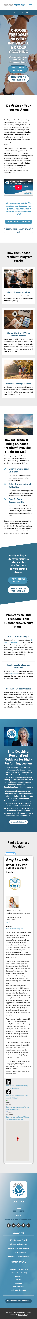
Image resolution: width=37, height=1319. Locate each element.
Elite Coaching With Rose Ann (18, 78)
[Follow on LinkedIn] (14, 12)
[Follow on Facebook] (10, 12)
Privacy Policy (23, 1315)
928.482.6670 (18, 1211)
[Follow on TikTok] (22, 12)
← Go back (10, 854)
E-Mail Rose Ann (18, 822)
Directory (14, 673)
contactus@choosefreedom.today (18, 1219)
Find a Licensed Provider (17, 69)
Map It (8, 922)
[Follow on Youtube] (26, 12)
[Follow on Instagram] (18, 12)
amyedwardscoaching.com (14, 928)
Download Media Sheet (18, 1301)
